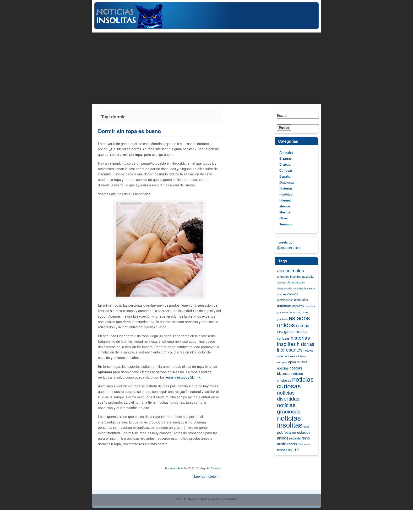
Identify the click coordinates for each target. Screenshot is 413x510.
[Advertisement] (206, 68)
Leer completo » (206, 476)
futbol (280, 332)
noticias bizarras (289, 370)
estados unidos (293, 321)
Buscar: (282, 115)
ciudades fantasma (304, 288)
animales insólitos (289, 276)
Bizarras (285, 158)
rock (300, 444)
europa (302, 325)
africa (280, 271)
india (280, 356)
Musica (284, 212)
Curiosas (216, 468)
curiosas (284, 305)
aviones (281, 282)
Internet (285, 200)
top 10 (293, 449)
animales (294, 270)
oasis (306, 426)
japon (292, 361)
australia (308, 276)
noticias (282, 368)
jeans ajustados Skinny (182, 377)
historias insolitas (293, 340)
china (290, 282)
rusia (307, 444)
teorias (282, 449)
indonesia (290, 356)
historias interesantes (295, 346)
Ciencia (284, 164)
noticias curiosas (295, 382)
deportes (298, 306)
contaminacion (285, 300)
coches (281, 294)
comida (292, 294)
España (284, 176)
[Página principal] (206, 27)
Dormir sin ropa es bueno (129, 131)
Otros (283, 218)
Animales (286, 152)
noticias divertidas (288, 395)
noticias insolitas (290, 421)
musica (302, 361)
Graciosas (286, 182)
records (295, 438)
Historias (286, 188)
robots (292, 443)
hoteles (308, 350)
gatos (288, 331)
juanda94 (175, 468)
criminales (301, 299)
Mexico (284, 206)
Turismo (285, 224)
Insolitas (285, 194)
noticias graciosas (288, 408)
